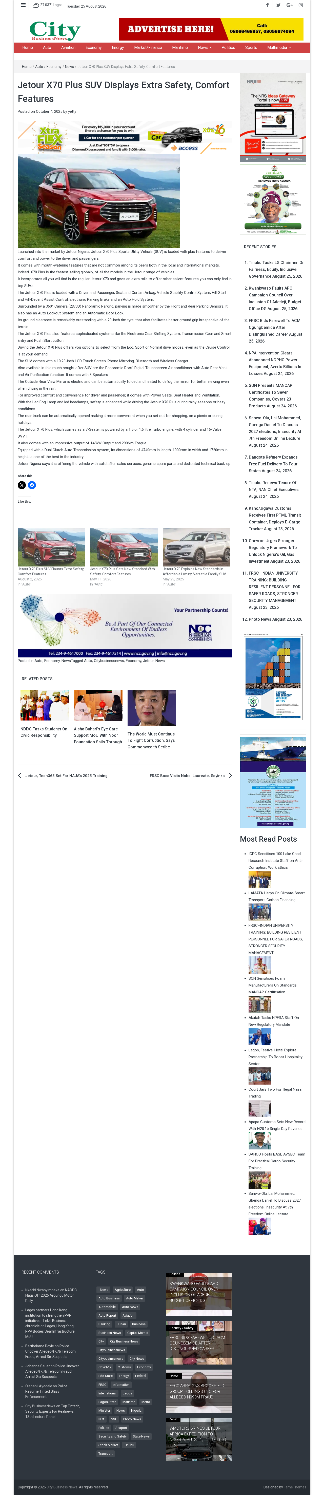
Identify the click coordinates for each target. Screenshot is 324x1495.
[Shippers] (273, 782)
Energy (118, 47)
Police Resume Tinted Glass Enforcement (46, 1391)
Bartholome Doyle (39, 1346)
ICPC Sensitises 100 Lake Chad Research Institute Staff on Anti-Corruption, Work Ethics (276, 860)
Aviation (68, 47)
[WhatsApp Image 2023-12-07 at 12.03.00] (273, 676)
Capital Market (137, 1333)
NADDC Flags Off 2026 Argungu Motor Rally (51, 1295)
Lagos (127, 1393)
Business (139, 1324)
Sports (251, 47)
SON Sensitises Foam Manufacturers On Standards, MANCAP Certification (273, 985)
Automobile (107, 1307)
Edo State (105, 1376)
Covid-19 (104, 1367)
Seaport (121, 1428)
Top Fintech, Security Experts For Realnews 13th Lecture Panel (52, 1411)
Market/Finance (148, 47)
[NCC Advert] (125, 625)
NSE (114, 1419)
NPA (101, 1419)
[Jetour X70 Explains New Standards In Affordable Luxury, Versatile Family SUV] (196, 547)
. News (103, 1290)
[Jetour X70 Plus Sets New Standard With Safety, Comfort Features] (123, 547)
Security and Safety (112, 1436)
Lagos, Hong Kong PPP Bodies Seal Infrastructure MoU (50, 1331)
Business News (109, 1333)
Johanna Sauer (37, 1366)
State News (141, 1436)
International (107, 1393)
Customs (124, 1367)
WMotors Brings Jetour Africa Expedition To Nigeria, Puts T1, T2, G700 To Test (198, 1437)
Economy (94, 47)
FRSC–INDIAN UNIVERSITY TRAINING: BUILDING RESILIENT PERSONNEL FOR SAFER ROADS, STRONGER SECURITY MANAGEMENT (274, 587)
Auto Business (109, 1298)
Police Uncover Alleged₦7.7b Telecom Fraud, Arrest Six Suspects (50, 1351)
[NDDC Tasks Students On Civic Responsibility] (45, 705)
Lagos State (107, 1402)
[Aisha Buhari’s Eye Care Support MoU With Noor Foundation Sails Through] (98, 705)
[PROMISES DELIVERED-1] (273, 199)
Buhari (121, 1324)
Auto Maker (134, 1298)
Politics (228, 47)
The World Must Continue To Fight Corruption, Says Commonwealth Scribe (151, 740)
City (101, 1341)
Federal (140, 1376)
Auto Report (107, 1315)
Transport (105, 1453)
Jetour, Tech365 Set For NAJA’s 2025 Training (66, 775)
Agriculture (123, 1290)
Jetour (148, 660)
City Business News (62, 1487)
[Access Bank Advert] (125, 137)
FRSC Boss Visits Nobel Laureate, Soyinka (187, 775)
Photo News (260, 619)
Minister (104, 1410)
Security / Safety (181, 1328)
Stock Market (108, 1445)
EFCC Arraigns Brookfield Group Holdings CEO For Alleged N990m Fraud (197, 1391)
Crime (174, 1376)
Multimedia (277, 47)
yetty (72, 111)
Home (27, 47)
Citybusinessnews (109, 660)
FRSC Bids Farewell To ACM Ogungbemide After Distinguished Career (274, 327)
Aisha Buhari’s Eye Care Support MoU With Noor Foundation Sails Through (98, 735)
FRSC (102, 1385)
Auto (47, 47)
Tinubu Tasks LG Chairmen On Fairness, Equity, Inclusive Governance (277, 269)
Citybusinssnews (110, 1358)
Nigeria (136, 1410)
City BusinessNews (124, 1341)
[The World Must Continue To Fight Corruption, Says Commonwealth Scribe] (152, 707)
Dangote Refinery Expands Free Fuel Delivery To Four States (273, 464)
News (203, 47)
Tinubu (129, 1445)
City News (137, 1358)
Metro (145, 1402)
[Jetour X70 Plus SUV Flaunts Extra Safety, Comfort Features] (51, 547)
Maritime (180, 47)
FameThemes (295, 1487)
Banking (104, 1324)
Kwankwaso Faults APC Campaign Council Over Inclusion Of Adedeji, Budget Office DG (194, 1292)
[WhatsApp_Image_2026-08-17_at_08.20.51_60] (273, 117)
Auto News (130, 1307)
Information (121, 1385)
